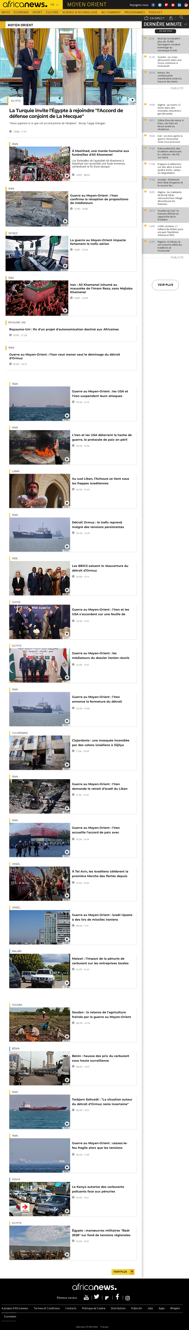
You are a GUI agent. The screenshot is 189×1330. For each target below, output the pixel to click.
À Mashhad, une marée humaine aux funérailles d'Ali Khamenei (100, 152)
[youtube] (87, 1298)
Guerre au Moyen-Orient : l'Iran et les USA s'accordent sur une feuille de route (100, 612)
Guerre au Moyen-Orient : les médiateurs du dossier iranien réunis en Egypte (100, 656)
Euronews (10, 1316)
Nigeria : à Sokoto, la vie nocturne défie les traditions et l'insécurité (170, 246)
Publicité (136, 1308)
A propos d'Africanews (14, 1308)
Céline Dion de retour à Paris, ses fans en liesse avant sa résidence (170, 125)
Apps (162, 1308)
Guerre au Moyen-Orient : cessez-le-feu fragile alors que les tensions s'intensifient (100, 1146)
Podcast (155, 12)
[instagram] (127, 1298)
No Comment (111, 12)
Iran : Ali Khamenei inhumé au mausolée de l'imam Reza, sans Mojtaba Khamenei (101, 288)
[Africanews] (23, 3)
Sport (37, 12)
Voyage (13, 233)
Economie (21, 12)
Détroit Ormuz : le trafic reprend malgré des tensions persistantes (98, 525)
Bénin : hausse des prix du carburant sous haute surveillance (100, 1058)
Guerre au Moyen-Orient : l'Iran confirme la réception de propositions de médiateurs (99, 199)
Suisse (16, 602)
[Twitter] (97, 1298)
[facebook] (118, 1298)
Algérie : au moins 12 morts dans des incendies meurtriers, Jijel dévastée (169, 109)
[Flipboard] (107, 1298)
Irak (11, 278)
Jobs (150, 1308)
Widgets (175, 1308)
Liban (15, 471)
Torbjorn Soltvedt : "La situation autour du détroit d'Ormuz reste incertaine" (102, 1102)
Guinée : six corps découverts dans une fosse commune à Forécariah (170, 61)
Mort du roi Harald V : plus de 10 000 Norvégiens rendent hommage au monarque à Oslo (169, 44)
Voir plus (165, 285)
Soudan (17, 1005)
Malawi (17, 951)
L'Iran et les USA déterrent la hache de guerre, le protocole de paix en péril (102, 437)
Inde (15, 558)
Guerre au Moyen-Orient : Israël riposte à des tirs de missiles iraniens (102, 917)
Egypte (16, 101)
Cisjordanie (20, 733)
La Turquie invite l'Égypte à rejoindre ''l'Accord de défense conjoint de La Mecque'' (66, 113)
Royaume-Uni (17, 322)
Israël (16, 864)
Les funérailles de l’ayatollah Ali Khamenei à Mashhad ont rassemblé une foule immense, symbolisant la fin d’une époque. (99, 163)
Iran (15, 144)
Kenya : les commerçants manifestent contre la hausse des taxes (170, 77)
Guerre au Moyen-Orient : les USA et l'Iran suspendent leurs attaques (100, 394)
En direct (157, 18)
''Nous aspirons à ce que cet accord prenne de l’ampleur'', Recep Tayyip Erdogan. (57, 123)
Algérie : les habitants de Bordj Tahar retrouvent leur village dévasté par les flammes (170, 198)
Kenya (16, 1179)
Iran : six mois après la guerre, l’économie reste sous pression (170, 138)
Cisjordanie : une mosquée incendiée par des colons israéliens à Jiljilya (100, 743)
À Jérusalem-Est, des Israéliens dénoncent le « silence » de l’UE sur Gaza (169, 153)
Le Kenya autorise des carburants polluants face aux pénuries (98, 1189)
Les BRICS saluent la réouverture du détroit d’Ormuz (100, 568)
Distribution (118, 1308)
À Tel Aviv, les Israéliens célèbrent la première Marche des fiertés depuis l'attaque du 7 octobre (100, 874)
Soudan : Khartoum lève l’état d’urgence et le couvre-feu (170, 182)
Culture (52, 12)
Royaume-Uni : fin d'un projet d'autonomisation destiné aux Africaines (64, 329)
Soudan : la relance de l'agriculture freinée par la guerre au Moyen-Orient (101, 1015)
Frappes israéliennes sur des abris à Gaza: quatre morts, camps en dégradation (170, 168)
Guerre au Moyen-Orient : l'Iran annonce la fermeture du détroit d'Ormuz (97, 700)
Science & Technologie (80, 12)
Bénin (16, 1048)
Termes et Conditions (47, 1308)
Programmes (134, 12)
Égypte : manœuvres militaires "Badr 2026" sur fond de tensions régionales (101, 1233)
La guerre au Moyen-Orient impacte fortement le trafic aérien (98, 242)
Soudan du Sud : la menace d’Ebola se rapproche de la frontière (168, 215)
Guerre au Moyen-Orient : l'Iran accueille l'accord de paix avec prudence (96, 830)
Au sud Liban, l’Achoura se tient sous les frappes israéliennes (100, 481)
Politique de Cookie (93, 1308)
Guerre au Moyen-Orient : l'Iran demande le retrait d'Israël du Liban (100, 786)
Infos (5, 12)
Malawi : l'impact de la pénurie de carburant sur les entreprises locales (100, 961)
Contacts (70, 1308)
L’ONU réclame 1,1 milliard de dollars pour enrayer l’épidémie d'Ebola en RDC (170, 231)
